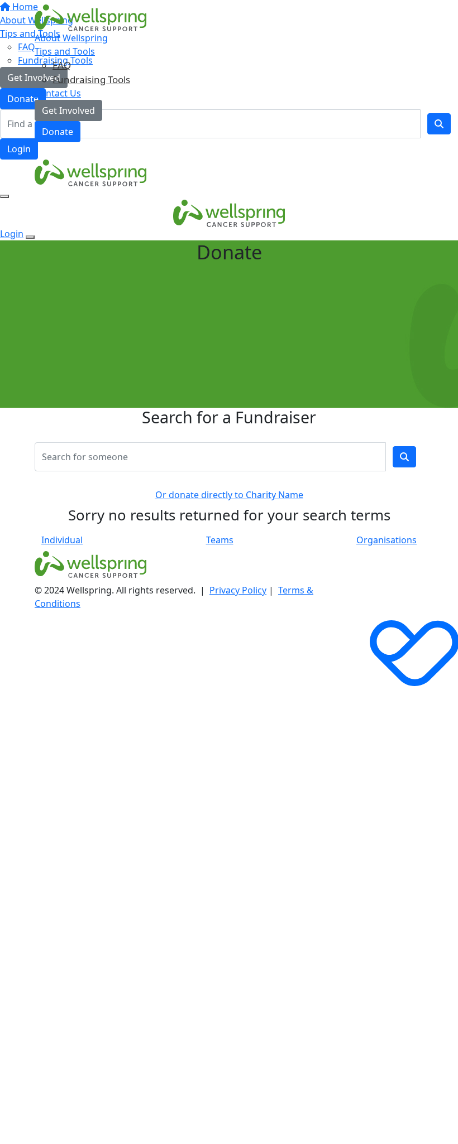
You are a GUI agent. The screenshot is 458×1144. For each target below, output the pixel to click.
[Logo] (90, 17)
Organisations (386, 540)
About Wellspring (71, 38)
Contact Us (58, 93)
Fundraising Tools (91, 79)
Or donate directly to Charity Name (229, 495)
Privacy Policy (237, 590)
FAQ (62, 65)
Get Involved (68, 110)
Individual (62, 540)
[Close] (30, 237)
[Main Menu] (4, 196)
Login (19, 149)
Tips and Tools (65, 51)
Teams (219, 540)
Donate (57, 131)
